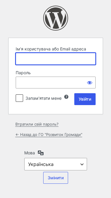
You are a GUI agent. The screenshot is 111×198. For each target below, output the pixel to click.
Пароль (23, 72)
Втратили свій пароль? (37, 124)
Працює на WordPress (55, 18)
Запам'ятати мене (43, 98)
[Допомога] (66, 96)
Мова (29, 152)
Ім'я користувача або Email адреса (51, 48)
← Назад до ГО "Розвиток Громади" (48, 134)
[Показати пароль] (90, 82)
